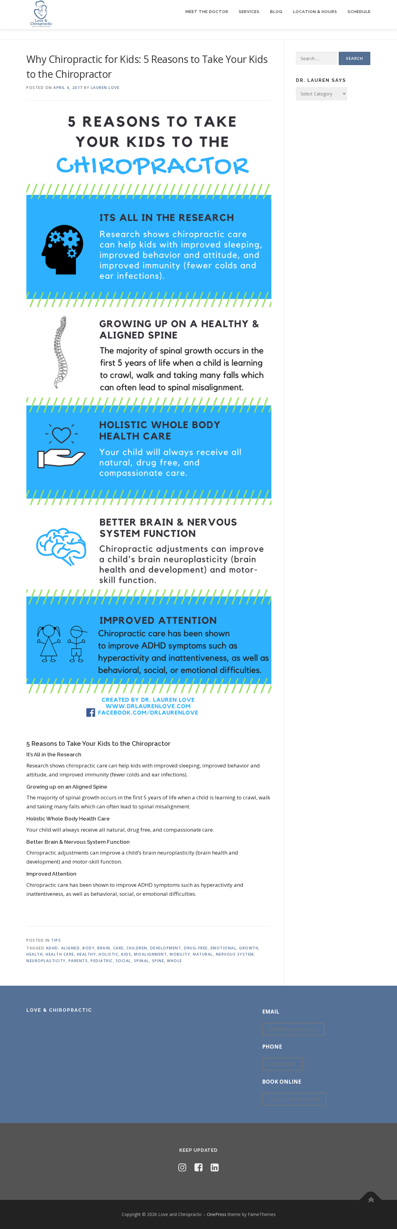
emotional (224, 948)
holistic (108, 954)
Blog (276, 11)
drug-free (196, 948)
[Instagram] (182, 1167)
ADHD (52, 948)
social (123, 960)
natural (203, 954)
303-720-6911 (283, 1064)
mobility (180, 954)
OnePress (216, 1214)
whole (174, 960)
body (89, 948)
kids (126, 954)
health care (60, 954)
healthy (86, 954)
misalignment (150, 954)
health (34, 954)
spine (158, 960)
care (118, 948)
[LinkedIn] (215, 1167)
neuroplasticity (46, 960)
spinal (141, 960)
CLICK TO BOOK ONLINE (294, 1099)
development (165, 948)
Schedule (359, 11)
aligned (70, 948)
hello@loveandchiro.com (293, 1029)
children (137, 948)
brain (103, 948)
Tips (56, 940)
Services (249, 11)
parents (78, 960)
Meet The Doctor (206, 11)
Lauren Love (105, 87)
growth (248, 948)
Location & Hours (315, 11)
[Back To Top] (371, 1200)
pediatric (102, 960)
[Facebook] (198, 1167)
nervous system (235, 954)
